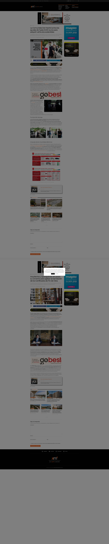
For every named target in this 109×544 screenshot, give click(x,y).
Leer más (56, 273)
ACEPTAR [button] (53, 273)
